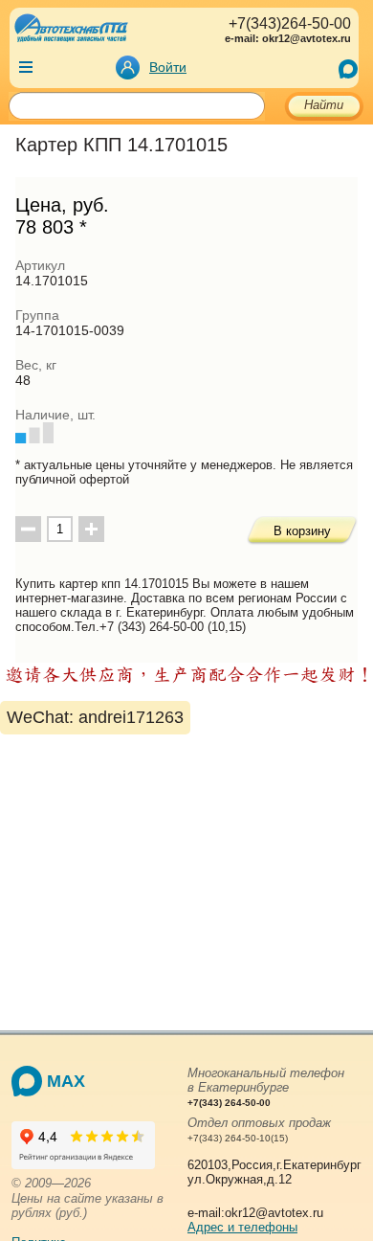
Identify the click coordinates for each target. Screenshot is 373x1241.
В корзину (302, 531)
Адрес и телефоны (242, 1227)
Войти (167, 67)
